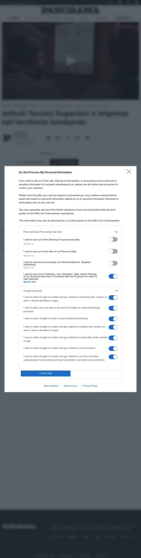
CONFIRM (45, 373)
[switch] (113, 239)
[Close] (130, 172)
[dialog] (70, 279)
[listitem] (70, 232)
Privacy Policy (90, 385)
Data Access (70, 385)
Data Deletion (51, 385)
